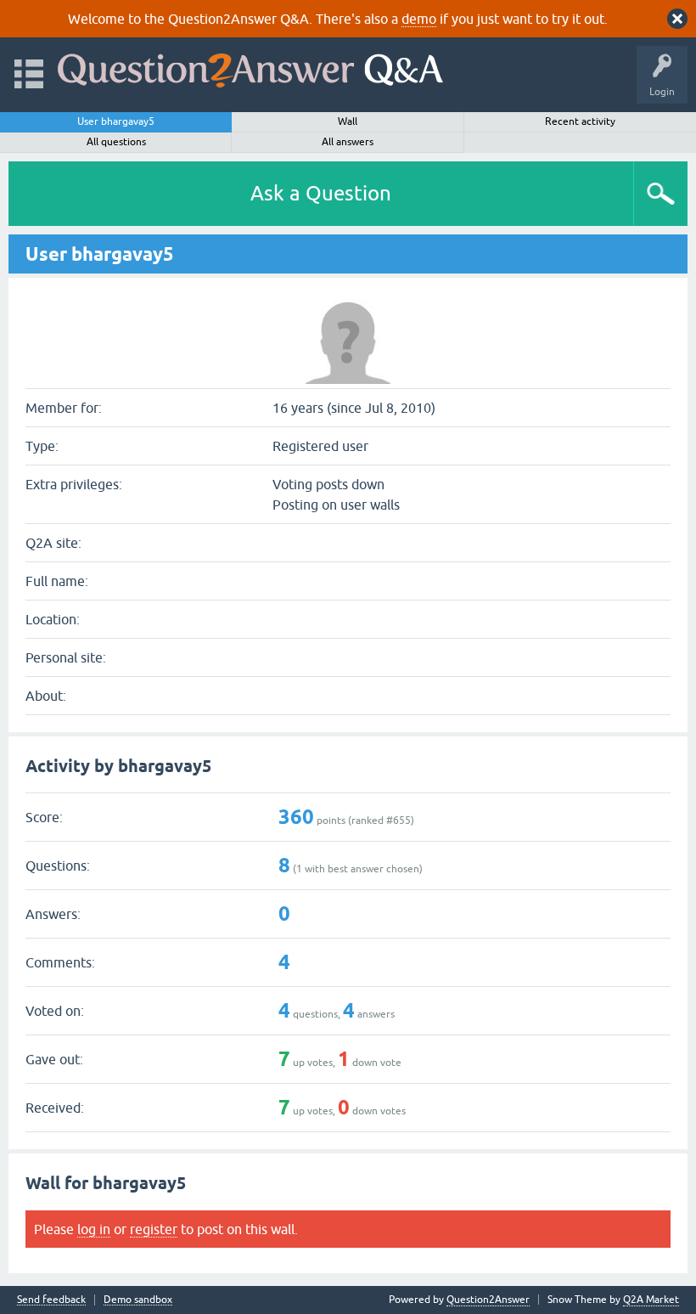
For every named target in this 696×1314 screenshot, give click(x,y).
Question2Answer (488, 1300)
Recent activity (580, 121)
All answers (347, 142)
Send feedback (51, 1300)
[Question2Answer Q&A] (250, 66)
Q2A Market (651, 1300)
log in (93, 1229)
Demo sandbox (138, 1300)
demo (418, 18)
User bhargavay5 (115, 121)
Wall (347, 121)
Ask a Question (320, 193)
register (153, 1229)
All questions (116, 142)
